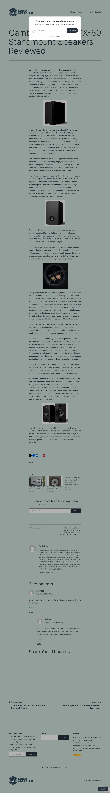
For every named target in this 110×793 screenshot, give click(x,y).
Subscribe (72, 30)
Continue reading (55, 36)
